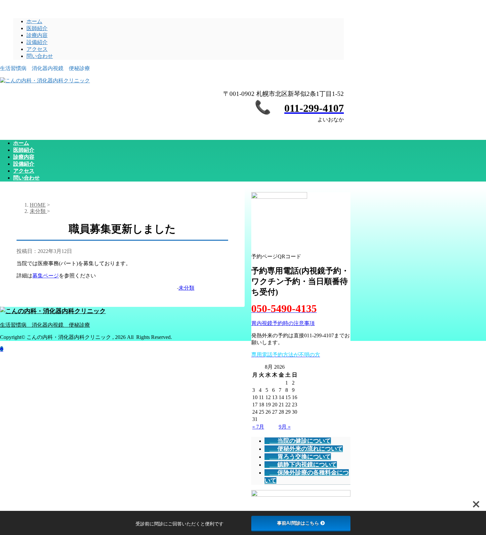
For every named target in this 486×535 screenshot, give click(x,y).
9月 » (285, 427)
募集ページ (45, 275)
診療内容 (37, 35)
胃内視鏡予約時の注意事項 (283, 323)
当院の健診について (304, 440)
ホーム (34, 21)
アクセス (37, 49)
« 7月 (258, 427)
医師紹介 (37, 28)
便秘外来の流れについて (310, 448)
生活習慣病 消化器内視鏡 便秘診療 (45, 325)
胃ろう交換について (304, 456)
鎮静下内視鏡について (307, 464)
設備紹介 (37, 42)
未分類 (186, 288)
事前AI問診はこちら (298, 523)
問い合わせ (39, 56)
